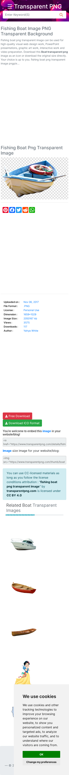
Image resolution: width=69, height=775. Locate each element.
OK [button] (41, 754)
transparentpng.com (21, 491)
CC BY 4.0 (14, 495)
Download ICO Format (24, 423)
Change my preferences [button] (41, 762)
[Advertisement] (34, 106)
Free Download (19, 416)
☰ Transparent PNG (34, 6)
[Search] (61, 15)
